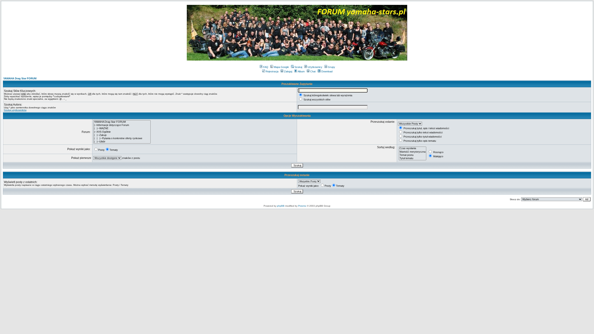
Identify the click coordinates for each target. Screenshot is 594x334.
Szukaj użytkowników (15, 110)
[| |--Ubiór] (122, 141)
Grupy (331, 67)
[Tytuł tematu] (412, 158)
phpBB (280, 206)
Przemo (302, 206)
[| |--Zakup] (122, 135)
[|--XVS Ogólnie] (122, 132)
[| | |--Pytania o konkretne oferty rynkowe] (122, 138)
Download (327, 71)
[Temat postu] (412, 155)
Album (301, 71)
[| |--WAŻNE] (122, 128)
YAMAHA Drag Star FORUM (19, 78)
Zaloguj (288, 71)
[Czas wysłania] (412, 148)
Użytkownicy (315, 67)
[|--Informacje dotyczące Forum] (122, 125)
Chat (313, 71)
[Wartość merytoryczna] (412, 152)
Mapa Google (281, 67)
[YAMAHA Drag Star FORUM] (122, 122)
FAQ (265, 67)
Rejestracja (272, 71)
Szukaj (298, 67)
